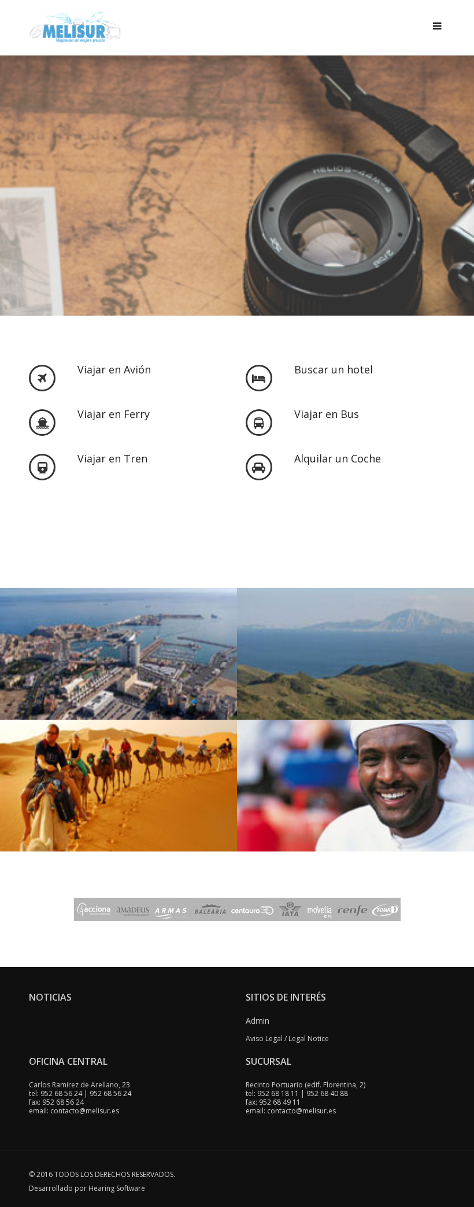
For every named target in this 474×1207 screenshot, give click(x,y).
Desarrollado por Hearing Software (87, 1188)
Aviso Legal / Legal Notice (287, 1038)
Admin (257, 1020)
